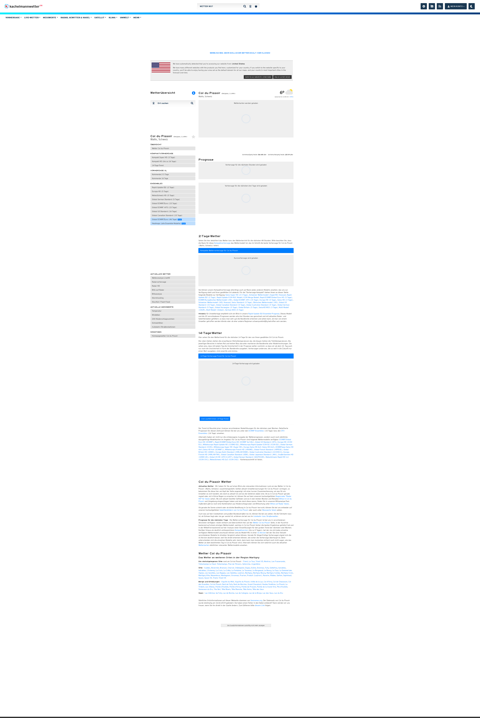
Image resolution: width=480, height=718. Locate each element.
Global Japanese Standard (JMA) (263, 455)
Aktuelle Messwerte (162, 307)
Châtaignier (239, 568)
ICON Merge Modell (251, 297)
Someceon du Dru (205, 589)
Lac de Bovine (228, 593)
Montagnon (225, 575)
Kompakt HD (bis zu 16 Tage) (164, 161)
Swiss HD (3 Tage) (285, 300)
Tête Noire (247, 589)
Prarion (243, 575)
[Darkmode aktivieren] (471, 6)
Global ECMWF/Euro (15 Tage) (164, 203)
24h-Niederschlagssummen (163, 319)
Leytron (241, 573)
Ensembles (156, 183)
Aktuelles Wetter (160, 274)
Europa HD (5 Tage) (160, 191)
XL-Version (261, 533)
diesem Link (260, 605)
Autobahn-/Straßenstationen (163, 327)
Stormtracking (158, 298)
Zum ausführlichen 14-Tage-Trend (214, 419)
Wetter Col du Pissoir (160, 148)
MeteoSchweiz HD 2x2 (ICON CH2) (224, 459)
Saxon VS (208, 578)
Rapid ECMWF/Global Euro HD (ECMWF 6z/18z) (234, 442)
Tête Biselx (226, 589)
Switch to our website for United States (258, 77)
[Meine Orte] (256, 6)
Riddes (273, 575)
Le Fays (275, 570)
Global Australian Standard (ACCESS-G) (266, 452)
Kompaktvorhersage (161, 153)
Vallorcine (246, 564)
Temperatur (157, 311)
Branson (223, 568)
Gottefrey (273, 568)
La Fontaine (236, 570)
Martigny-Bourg (259, 573)
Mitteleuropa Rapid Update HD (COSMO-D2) (221, 445)
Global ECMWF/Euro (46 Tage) (166, 219)
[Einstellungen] (424, 6)
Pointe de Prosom (249, 587)
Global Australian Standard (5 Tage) (261, 305)
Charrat (231, 568)
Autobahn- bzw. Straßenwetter (265, 516)
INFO (291, 97)
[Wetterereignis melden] (440, 6)
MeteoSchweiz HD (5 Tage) (163, 195)
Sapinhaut (287, 575)
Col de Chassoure (280, 582)
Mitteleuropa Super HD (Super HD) (228, 447)
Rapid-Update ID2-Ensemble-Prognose (264, 314)
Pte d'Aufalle (282, 587)
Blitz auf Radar (158, 290)
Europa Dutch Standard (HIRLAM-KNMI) (232, 452)
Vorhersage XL (158, 171)
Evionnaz (260, 568)
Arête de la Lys (256, 582)
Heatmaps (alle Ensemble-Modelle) (168, 223)
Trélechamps (222, 564)
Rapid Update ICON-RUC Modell (229, 297)
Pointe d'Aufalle (222, 587)
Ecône (253, 568)
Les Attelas (209, 587)
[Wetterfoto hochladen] (432, 6)
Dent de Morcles (240, 584)
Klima (112, 17)
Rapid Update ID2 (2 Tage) (163, 187)
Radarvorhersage (159, 282)
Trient (245, 561)
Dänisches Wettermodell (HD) (265, 302)
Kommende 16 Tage (160, 178)
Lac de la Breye (255, 593)
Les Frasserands (278, 561)
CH (41, 5)
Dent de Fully (227, 584)
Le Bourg (267, 570)
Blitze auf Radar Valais (279, 504)
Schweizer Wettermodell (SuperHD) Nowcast (267, 295)
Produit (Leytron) (254, 575)
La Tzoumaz (247, 570)
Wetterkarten (203, 545)
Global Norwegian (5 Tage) (226, 307)
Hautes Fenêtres (269, 584)
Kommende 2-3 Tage (160, 174)
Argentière (255, 564)
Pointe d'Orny (235, 587)
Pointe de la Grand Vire (266, 587)
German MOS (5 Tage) (234, 310)
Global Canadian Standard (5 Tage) (230, 305)
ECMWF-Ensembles (256, 431)
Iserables (282, 568)
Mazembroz (215, 575)
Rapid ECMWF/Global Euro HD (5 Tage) (276, 297)
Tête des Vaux (258, 589)
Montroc (267, 561)
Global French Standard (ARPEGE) (268, 449)
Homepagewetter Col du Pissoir (165, 336)
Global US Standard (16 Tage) (164, 211)
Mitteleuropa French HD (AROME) (239, 449)
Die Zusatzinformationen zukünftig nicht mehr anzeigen (246, 625)
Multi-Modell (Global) (215, 310)
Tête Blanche (237, 589)
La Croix (219, 570)
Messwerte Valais (269, 510)
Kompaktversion (241, 530)
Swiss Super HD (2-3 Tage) (237, 295)
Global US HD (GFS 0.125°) (221, 457)
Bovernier (215, 568)
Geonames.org (256, 600)
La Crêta (227, 570)
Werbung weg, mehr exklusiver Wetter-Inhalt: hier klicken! (240, 53)
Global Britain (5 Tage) (248, 307)
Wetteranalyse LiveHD (161, 278)
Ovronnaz (235, 575)
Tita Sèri (217, 589)
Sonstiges (156, 332)
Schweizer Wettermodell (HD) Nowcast (214, 302)
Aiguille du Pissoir (242, 582)
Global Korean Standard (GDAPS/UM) (249, 457)
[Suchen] (244, 6)
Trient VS (259, 561)
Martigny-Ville (204, 575)
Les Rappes (221, 573)
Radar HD (156, 286)
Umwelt (125, 17)
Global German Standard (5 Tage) (166, 199)
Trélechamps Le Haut (207, 564)
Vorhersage (13, 17)
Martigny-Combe (273, 573)
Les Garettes (210, 573)
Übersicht (156, 145)
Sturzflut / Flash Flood (161, 302)
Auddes (207, 568)
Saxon (200, 578)
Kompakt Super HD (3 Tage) (163, 157)
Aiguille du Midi (227, 582)
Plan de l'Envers (234, 564)
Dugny (247, 568)
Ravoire (266, 575)
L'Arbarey (211, 570)
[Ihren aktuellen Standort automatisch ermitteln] (250, 6)
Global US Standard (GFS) (266, 442)
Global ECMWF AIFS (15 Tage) (164, 207)
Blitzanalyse (157, 294)
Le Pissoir (280, 584)
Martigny (248, 573)
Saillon (279, 575)
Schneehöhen (157, 323)
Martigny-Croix (287, 573)
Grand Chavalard (254, 584)
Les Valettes (232, 573)
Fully (267, 568)
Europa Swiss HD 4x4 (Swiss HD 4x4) (259, 447)
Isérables (202, 570)
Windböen (156, 315)
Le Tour (252, 561)
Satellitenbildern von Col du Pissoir (234, 510)
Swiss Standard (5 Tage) (242, 302)
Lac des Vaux (268, 593)
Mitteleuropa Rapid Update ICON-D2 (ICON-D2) (259, 445)
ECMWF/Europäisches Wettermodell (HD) (215, 300)
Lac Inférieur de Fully (213, 593)
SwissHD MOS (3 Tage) (268, 307)
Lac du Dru (278, 593)
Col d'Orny (268, 582)
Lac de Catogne (241, 593)
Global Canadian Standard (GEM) (234, 455)
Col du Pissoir (215, 584)
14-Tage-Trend (158, 165)
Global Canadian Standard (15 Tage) (167, 215)
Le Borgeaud (258, 570)
